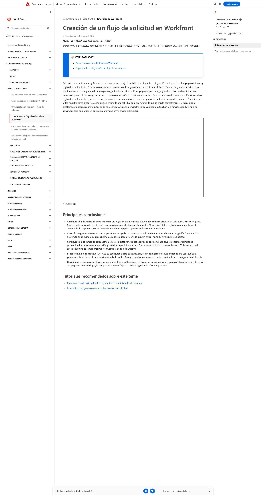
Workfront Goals (16, 203)
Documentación (71, 18)
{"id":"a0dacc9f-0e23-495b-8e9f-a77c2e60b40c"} (90, 40)
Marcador (222, 33)
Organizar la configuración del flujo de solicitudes (100, 68)
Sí (220, 26)
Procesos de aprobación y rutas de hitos (27, 152)
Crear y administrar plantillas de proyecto (25, 158)
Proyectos (14, 70)
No (227, 26)
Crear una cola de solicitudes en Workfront (97, 63)
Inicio (10, 240)
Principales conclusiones (226, 45)
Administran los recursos (19, 197)
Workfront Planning (17, 209)
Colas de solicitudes (18, 88)
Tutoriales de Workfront (109, 18)
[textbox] (28, 28)
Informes (12, 191)
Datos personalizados (17, 58)
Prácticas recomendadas (18, 253)
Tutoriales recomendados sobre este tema (233, 51)
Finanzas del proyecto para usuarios (26, 178)
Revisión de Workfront (18, 228)
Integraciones (14, 216)
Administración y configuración (22, 51)
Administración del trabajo (20, 64)
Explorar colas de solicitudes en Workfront (29, 94)
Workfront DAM (15, 234)
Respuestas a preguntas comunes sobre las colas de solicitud (97, 288)
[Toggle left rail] (51, 12)
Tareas (12, 76)
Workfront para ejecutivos (20, 259)
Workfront (88, 18)
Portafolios (15, 146)
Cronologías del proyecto (21, 166)
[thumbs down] (152, 491)
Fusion (11, 222)
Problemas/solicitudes (20, 82)
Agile (10, 246)
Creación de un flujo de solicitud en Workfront (28, 118)
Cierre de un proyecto (19, 172)
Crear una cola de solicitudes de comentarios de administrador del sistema (104, 283)
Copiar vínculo (236, 33)
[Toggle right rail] (215, 12)
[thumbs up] (145, 491)
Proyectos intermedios (20, 184)
